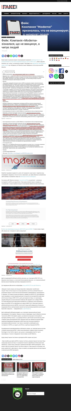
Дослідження (46, 13)
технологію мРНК (23, 180)
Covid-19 (65, 13)
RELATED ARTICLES (6, 359)
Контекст (24, 13)
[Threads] (22, 56)
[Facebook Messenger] (13, 56)
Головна (6, 13)
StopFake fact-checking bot (57, 83)
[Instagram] (19, 56)
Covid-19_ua (4, 37)
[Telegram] (16, 56)
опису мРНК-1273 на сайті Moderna (31, 285)
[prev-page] (2, 380)
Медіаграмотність (34, 13)
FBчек (60, 13)
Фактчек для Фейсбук (10, 37)
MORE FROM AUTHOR (17, 359)
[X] (8, 56)
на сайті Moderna (26, 308)
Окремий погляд (15, 13)
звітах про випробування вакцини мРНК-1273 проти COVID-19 (18, 229)
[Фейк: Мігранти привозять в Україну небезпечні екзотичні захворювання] (8, 367)
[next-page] (4, 380)
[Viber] (5, 56)
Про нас (54, 13)
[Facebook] (3, 56)
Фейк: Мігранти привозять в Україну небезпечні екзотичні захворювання (8, 374)
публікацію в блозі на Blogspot (28, 176)
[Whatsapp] (11, 56)
